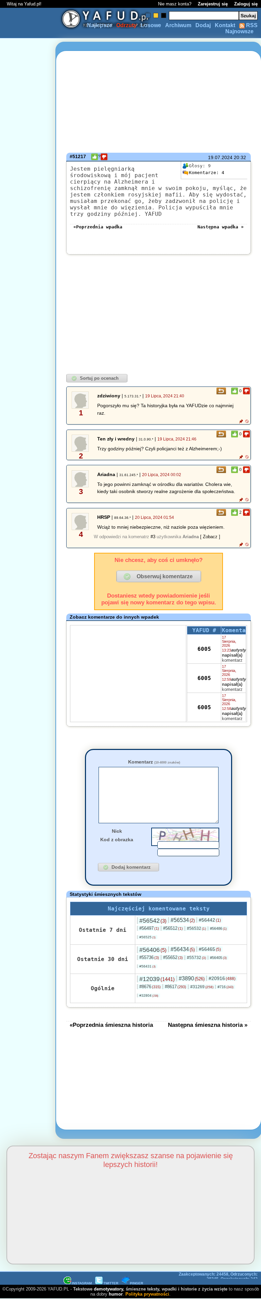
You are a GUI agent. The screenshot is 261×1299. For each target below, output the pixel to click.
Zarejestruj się (213, 3)
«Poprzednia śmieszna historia (111, 1024)
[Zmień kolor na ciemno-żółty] (155, 15)
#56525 (147, 937)
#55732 (196, 957)
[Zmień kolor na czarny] (163, 15)
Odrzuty (126, 25)
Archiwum (178, 25)
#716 (225, 987)
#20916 (222, 978)
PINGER (136, 1283)
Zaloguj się (246, 3)
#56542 (153, 920)
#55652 (173, 957)
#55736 (149, 957)
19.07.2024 (220, 157)
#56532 (196, 928)
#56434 (183, 949)
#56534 (183, 920)
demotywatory (108, 1289)
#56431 (147, 966)
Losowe (151, 25)
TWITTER (110, 1283)
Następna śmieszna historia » (207, 1024)
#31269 (201, 986)
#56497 (149, 928)
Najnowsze (239, 31)
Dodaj (203, 25)
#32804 (148, 995)
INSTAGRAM (82, 1283)
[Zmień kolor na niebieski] (148, 15)
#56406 (153, 949)
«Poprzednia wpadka (97, 226)
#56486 (218, 928)
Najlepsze (99, 25)
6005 (204, 649)
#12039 (157, 979)
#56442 (210, 920)
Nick (117, 831)
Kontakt (225, 25)
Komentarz (154, 762)
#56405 (218, 958)
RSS (251, 25)
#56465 (210, 949)
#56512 (173, 928)
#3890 (192, 978)
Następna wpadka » (220, 226)
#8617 (175, 986)
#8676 (150, 986)
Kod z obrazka (116, 839)
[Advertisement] (30, 649)
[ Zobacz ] (210, 536)
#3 (153, 536)
